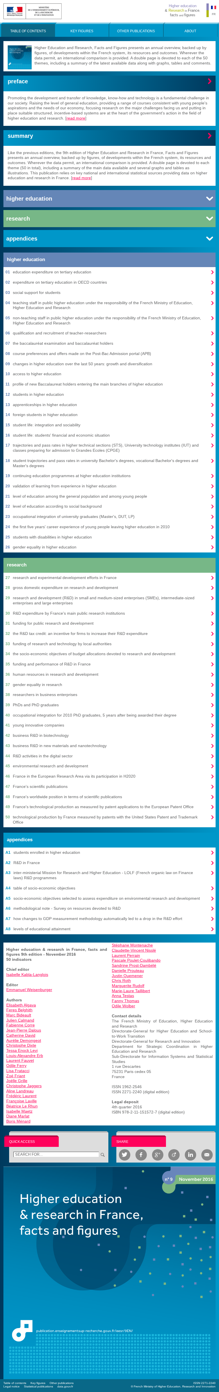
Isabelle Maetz (19, 1111)
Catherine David (20, 1035)
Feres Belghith (19, 1010)
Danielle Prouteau (128, 970)
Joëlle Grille (16, 1080)
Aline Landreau (20, 1091)
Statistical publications (38, 1386)
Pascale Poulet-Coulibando (136, 960)
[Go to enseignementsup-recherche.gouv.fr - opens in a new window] (32, 11)
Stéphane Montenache (132, 945)
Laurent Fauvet (20, 1060)
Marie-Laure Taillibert (131, 990)
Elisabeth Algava (21, 1005)
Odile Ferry (16, 1065)
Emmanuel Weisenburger (29, 989)
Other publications (62, 1383)
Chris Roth (121, 980)
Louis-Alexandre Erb (24, 1055)
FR (214, 14)
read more (75, 118)
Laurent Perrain (126, 955)
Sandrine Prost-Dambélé (134, 965)
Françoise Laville (21, 1101)
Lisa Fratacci (17, 1070)
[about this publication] (109, 1272)
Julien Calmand (20, 1020)
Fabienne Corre (20, 1025)
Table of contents (14, 1383)
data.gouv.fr (65, 1386)
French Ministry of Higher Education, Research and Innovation (175, 1386)
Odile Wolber (123, 1006)
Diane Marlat (17, 1116)
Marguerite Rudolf (128, 985)
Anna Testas (123, 995)
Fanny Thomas (125, 1000)
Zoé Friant (15, 1076)
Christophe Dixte (21, 1045)
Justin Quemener (127, 975)
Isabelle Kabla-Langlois (27, 974)
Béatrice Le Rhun (22, 1106)
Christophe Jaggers (24, 1086)
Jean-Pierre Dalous (23, 1030)
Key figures (38, 1383)
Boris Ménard (18, 1121)
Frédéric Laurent (21, 1096)
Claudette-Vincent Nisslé (134, 950)
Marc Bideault (18, 1015)
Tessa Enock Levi (22, 1050)
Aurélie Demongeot (23, 1040)
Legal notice (11, 1386)
